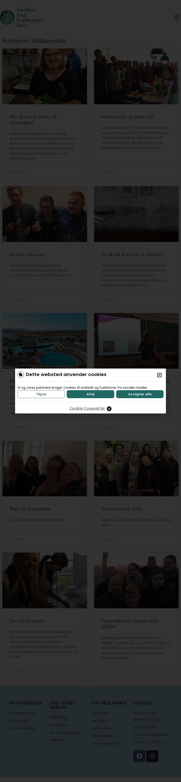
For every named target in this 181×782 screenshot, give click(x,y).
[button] (159, 375)
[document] (90, 391)
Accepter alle (140, 394)
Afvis (90, 394)
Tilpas (41, 394)
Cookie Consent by (87, 408)
